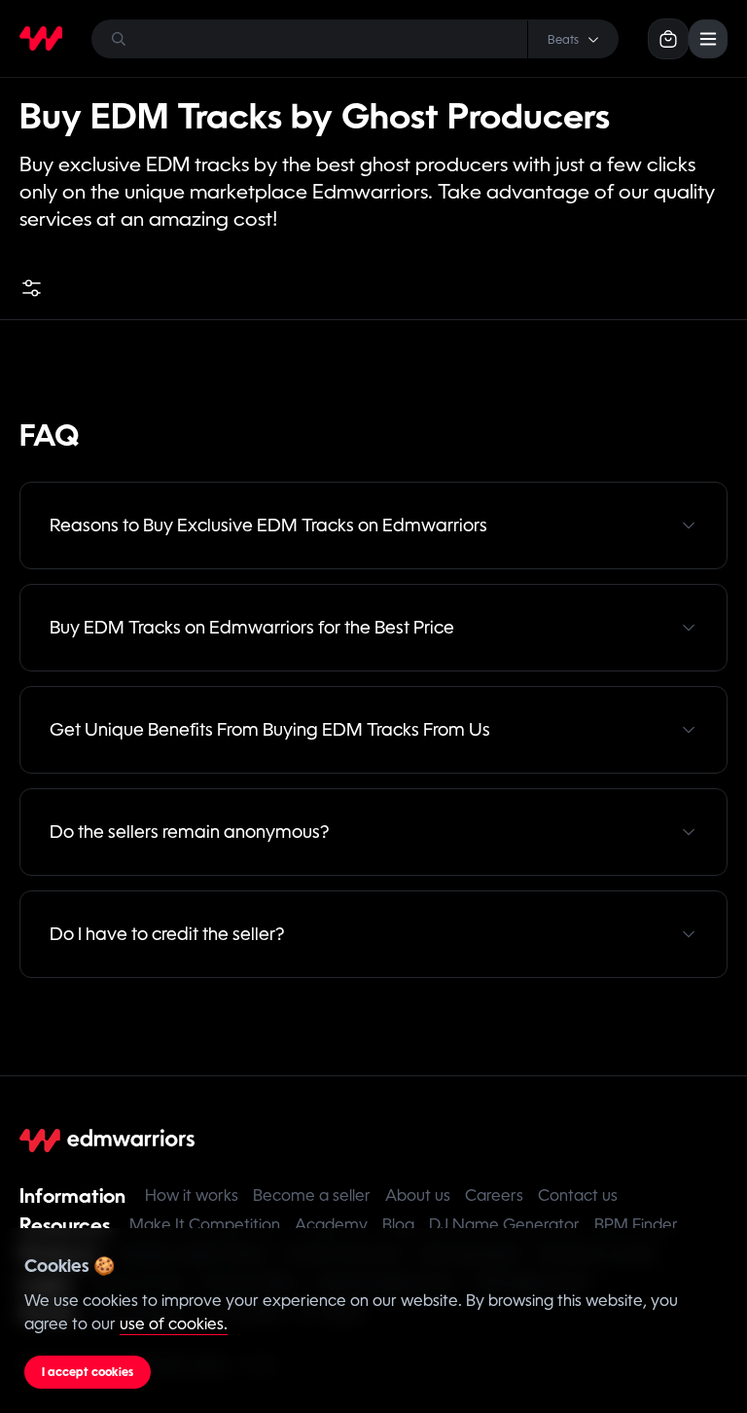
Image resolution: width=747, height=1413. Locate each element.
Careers (494, 1195)
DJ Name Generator (504, 1224)
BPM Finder (636, 1224)
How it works (191, 1195)
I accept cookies (87, 1372)
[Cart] (668, 38)
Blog (398, 1224)
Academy (331, 1224)
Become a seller (312, 1195)
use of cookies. (174, 1324)
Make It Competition (204, 1224)
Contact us (578, 1195)
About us (417, 1195)
